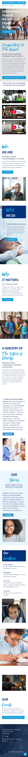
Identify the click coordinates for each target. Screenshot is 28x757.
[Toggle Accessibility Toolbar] (25, 754)
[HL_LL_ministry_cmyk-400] (8, 4)
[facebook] (2, 736)
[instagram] (5, 736)
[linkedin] (7, 736)
